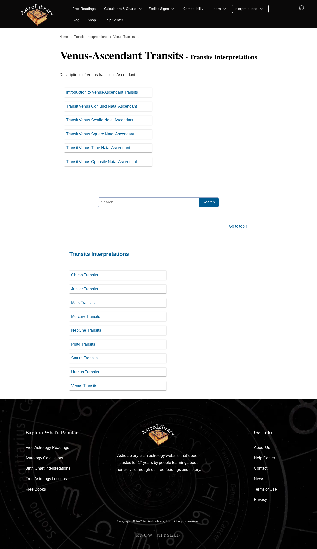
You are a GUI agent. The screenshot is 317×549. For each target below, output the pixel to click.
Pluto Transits (83, 344)
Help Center (113, 20)
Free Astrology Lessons (46, 479)
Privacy (260, 499)
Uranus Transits (85, 372)
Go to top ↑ (238, 226)
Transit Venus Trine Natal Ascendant (98, 148)
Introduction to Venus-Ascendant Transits (102, 92)
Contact (260, 468)
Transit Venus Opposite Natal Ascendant (101, 162)
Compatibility (193, 9)
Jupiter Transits (84, 289)
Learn (217, 9)
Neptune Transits (86, 330)
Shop (92, 20)
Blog (75, 20)
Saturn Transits (84, 358)
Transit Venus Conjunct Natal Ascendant (101, 106)
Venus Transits (84, 386)
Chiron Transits (84, 275)
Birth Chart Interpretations (48, 468)
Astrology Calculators (44, 458)
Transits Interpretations (99, 254)
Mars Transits (83, 303)
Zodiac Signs (159, 9)
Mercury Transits (85, 316)
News (259, 479)
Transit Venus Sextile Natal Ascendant (99, 120)
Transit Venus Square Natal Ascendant (100, 134)
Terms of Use (265, 489)
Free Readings (84, 9)
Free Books (36, 489)
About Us (262, 447)
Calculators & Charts (120, 9)
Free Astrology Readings (47, 447)
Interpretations (246, 9)
